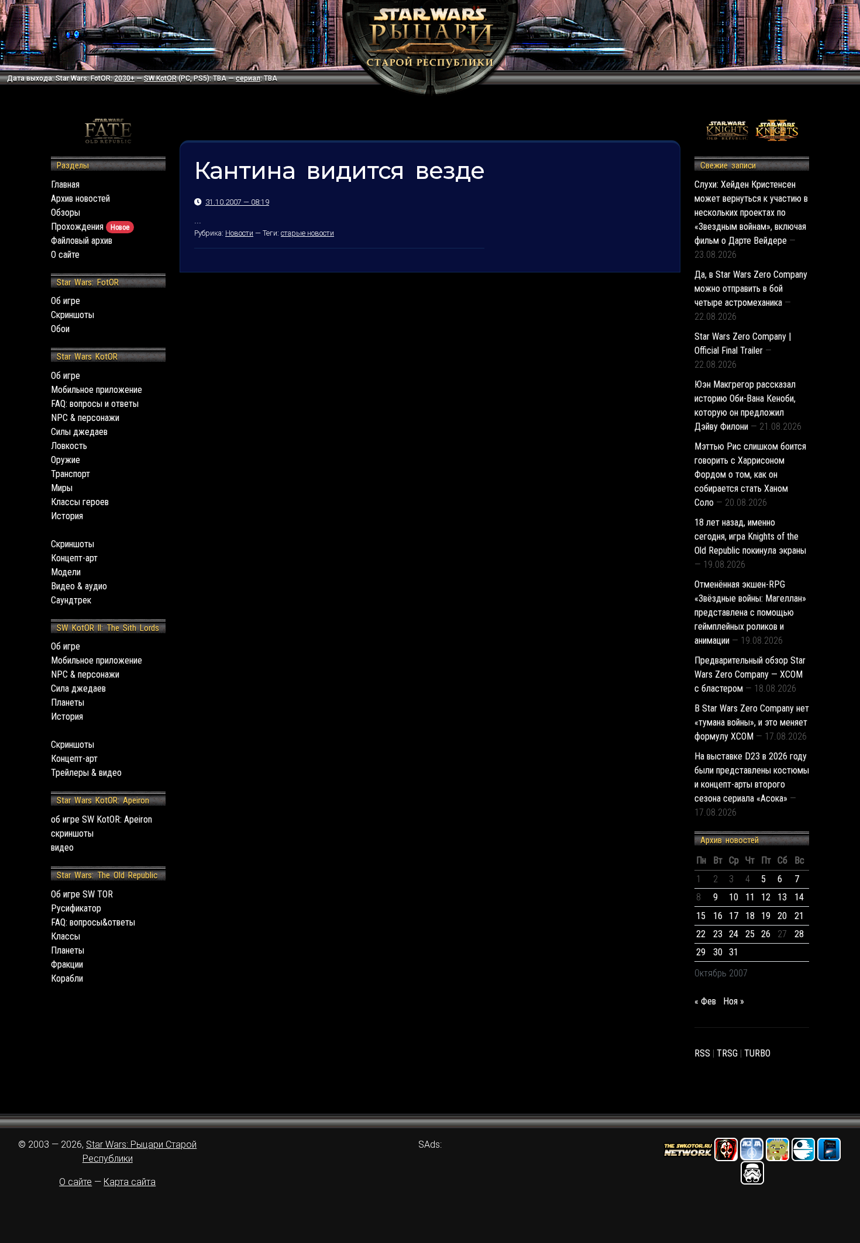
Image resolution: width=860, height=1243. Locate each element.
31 (733, 952)
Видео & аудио (79, 586)
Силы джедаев (79, 431)
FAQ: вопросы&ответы (93, 922)
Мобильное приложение (96, 389)
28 (799, 934)
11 (750, 897)
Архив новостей (80, 198)
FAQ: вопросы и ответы (95, 403)
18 (750, 915)
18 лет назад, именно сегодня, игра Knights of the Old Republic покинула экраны (750, 536)
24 (733, 934)
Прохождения (90, 226)
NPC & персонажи (85, 417)
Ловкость (69, 445)
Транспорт (70, 473)
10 (733, 897)
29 (701, 952)
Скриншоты (72, 314)
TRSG (727, 1053)
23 (718, 934)
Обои (60, 328)
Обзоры (65, 212)
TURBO (757, 1053)
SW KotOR (160, 78)
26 (765, 934)
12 (765, 897)
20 (782, 915)
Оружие (65, 459)
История (67, 516)
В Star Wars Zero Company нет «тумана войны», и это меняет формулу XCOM (751, 722)
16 (718, 915)
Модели (66, 572)
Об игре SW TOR (82, 894)
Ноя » (733, 1001)
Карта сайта (130, 1181)
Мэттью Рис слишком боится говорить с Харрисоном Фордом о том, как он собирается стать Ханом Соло (750, 474)
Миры (62, 487)
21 (799, 915)
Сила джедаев (78, 688)
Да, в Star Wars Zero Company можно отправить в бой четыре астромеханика (750, 288)
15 (701, 915)
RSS (702, 1053)
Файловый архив (81, 240)
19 (765, 915)
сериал (248, 78)
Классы (65, 936)
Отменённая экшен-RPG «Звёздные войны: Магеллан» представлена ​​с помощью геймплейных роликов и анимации (750, 612)
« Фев (705, 1001)
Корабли (67, 978)
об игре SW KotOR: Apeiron (101, 819)
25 (750, 934)
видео (62, 847)
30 (718, 952)
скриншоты (72, 833)
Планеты (67, 702)
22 (701, 934)
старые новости (307, 233)
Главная (65, 184)
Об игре (65, 300)
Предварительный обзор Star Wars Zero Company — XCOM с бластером (750, 674)
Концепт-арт (74, 558)
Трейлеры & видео (86, 772)
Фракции (67, 964)
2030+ (124, 78)
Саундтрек (71, 600)
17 (733, 915)
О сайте (65, 254)
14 (799, 897)
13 (782, 897)
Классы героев (80, 501)
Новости (239, 233)
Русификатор (76, 908)
